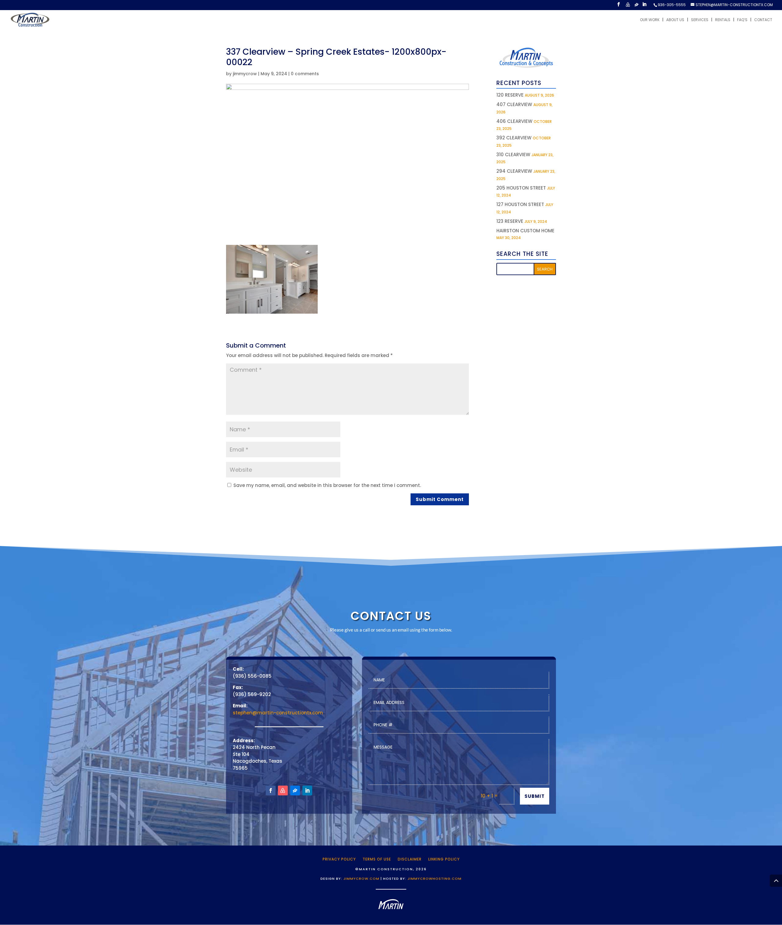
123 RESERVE (509, 221)
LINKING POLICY (444, 859)
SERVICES (699, 20)
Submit (534, 796)
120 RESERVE (510, 95)
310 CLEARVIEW (513, 154)
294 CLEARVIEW (514, 171)
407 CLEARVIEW (514, 104)
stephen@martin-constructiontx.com (278, 712)
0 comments (305, 74)
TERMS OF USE (377, 859)
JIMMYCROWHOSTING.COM (434, 878)
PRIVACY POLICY (339, 859)
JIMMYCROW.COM (361, 878)
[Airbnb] (627, 6)
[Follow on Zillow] (295, 790)
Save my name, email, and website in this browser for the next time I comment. (327, 485)
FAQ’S (742, 20)
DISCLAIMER (410, 859)
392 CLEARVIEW (514, 138)
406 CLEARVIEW (514, 121)
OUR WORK (650, 20)
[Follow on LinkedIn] (307, 790)
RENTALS (722, 20)
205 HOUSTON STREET (521, 188)
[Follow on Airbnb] (283, 790)
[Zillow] (636, 6)
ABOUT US (675, 20)
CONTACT (763, 20)
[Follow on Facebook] (271, 790)
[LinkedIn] (644, 6)
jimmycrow (245, 74)
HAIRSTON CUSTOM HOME (525, 230)
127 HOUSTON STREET (520, 204)
